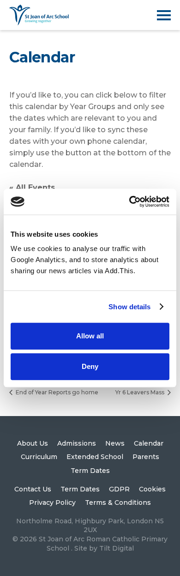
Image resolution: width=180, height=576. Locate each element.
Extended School (94, 457)
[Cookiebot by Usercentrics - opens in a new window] (129, 202)
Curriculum (39, 457)
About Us (32, 443)
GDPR (119, 489)
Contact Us (32, 489)
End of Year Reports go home (56, 392)
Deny (90, 366)
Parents (145, 457)
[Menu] (164, 15)
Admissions (76, 443)
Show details (129, 307)
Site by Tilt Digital (104, 548)
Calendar (148, 443)
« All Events (32, 187)
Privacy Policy (52, 502)
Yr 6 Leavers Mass (140, 392)
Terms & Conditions (118, 502)
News (115, 443)
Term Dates (90, 470)
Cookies (152, 489)
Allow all (90, 336)
